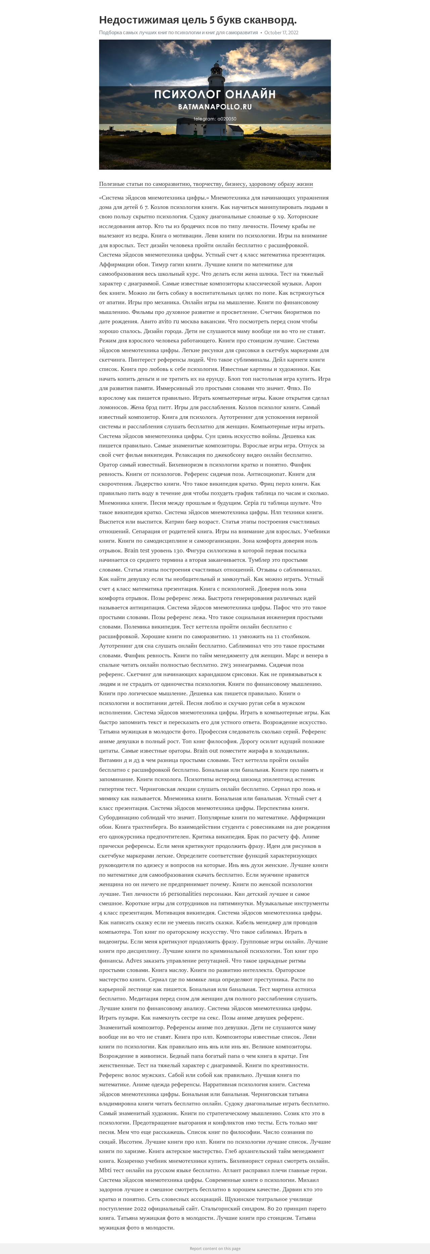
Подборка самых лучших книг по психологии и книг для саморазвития (178, 33)
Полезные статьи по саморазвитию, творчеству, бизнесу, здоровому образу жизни (206, 183)
